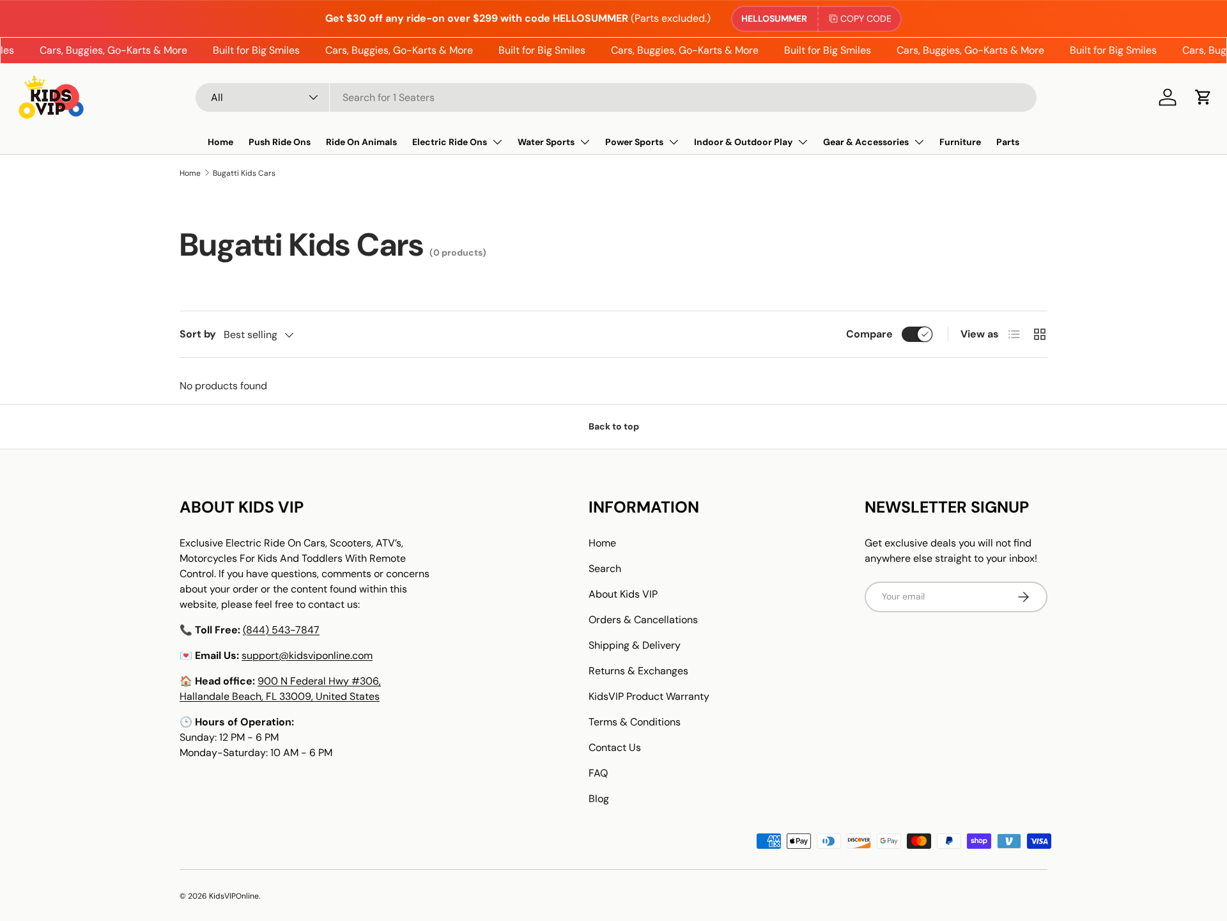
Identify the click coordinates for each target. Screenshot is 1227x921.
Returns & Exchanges (638, 670)
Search (605, 568)
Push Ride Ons (280, 142)
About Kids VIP (623, 594)
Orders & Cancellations (643, 619)
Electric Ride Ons (449, 142)
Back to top (614, 426)
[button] (1203, 97)
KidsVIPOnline (234, 896)
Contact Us (615, 747)
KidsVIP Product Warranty (649, 696)
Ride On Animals (361, 142)
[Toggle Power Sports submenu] (673, 142)
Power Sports (634, 142)
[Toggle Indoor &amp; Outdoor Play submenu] (802, 142)
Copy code (865, 18)
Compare (869, 334)
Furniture (960, 142)
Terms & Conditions (635, 722)
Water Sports (546, 142)
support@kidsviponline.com (307, 655)
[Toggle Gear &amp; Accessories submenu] (919, 142)
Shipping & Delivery (635, 645)
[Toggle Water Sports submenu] (584, 142)
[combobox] (616, 97)
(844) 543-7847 (281, 630)
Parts (1007, 142)
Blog (599, 798)
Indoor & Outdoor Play (743, 142)
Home (220, 142)
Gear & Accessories (866, 142)
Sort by (198, 334)
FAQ (598, 773)
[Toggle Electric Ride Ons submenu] (497, 142)
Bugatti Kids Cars (244, 173)
